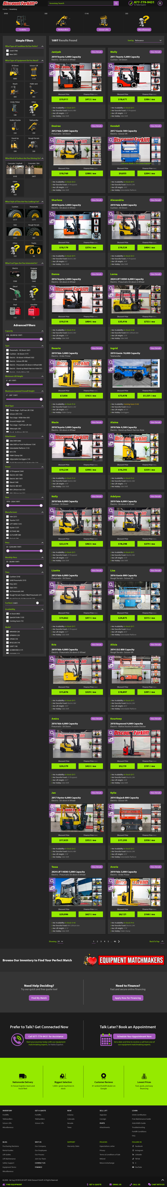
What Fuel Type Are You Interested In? (21, 263)
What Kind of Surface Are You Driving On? (23, 158)
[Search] (116, 3)
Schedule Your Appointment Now (134, 1036)
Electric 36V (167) (16, 478)
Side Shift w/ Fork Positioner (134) (22, 444)
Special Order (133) (17, 617)
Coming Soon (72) (16, 621)
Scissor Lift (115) (16, 414)
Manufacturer (11, 512)
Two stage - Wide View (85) (20, 417)
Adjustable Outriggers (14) (20, 459)
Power (7, 466)
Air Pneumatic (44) (17, 591)
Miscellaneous (144, 29)
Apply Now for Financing (128, 997)
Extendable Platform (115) (19, 448)
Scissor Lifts (104, 29)
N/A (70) (13, 452)
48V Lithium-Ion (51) (17, 493)
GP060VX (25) (15, 635)
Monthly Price (11, 557)
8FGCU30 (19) (15, 642)
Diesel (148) (14, 482)
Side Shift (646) (15, 441)
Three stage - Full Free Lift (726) (22, 410)
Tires (7, 572)
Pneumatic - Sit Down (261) (20, 350)
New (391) (13, 54)
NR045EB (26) (15, 631)
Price (7, 542)
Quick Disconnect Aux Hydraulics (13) (24, 463)
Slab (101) (13, 587)
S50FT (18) (13, 646)
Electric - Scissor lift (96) (18, 361)
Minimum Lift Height (14, 376)
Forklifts (22, 29)
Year (7, 497)
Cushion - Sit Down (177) (19, 354)
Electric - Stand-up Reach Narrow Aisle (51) (26, 368)
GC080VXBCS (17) (16, 650)
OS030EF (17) (15, 653)
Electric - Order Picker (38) (19, 372)
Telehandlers (63, 29)
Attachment (10, 436)
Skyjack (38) (14, 538)
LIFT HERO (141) (16, 524)
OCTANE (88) (14, 531)
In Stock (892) (15, 613)
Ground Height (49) (17, 421)
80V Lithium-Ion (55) (17, 489)
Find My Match (39, 997)
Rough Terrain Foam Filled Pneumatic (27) (26, 595)
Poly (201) (13, 584)
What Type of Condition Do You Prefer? (21, 46)
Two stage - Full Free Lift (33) (20, 425)
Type (7, 345)
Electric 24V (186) (16, 475)
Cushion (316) (15, 576)
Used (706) (14, 50)
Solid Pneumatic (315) (18, 580)
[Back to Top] (162, 1180)
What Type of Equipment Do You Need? (21, 60)
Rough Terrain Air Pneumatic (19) (22, 598)
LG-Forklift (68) (15, 535)
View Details (97, 52)
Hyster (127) (14, 527)
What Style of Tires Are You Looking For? (22, 201)
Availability (10, 609)
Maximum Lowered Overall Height (19, 391)
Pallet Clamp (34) (16, 455)
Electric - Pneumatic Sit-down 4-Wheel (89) (26, 365)
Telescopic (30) (15, 428)
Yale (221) (13, 516)
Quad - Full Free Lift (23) (19, 432)
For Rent (8, 603)
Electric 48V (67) (16, 486)
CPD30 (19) (14, 639)
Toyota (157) (14, 520)
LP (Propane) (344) (17, 471)
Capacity (9, 331)
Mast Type (9, 405)
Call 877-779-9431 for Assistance (45, 1036)
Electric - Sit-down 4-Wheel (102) (22, 357)
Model (8, 627)
